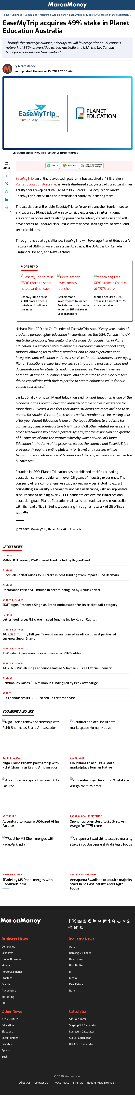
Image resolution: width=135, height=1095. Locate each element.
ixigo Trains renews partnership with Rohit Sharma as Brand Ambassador (30, 765)
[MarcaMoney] (67, 5)
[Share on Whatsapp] (7, 192)
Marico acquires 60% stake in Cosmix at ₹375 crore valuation (110, 301)
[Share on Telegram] (7, 208)
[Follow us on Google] (69, 166)
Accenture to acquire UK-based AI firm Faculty (31, 823)
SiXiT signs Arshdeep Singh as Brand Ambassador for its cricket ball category (59, 605)
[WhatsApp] (128, 921)
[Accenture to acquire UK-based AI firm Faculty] (33, 795)
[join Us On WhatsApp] (52, 166)
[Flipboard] (105, 921)
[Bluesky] (76, 927)
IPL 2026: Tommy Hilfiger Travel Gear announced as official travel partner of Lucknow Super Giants (59, 636)
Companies (31, 15)
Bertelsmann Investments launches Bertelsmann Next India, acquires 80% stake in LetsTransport (73, 305)
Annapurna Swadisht (83, 874)
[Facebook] (69, 921)
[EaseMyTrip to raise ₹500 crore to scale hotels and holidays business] (37, 283)
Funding (7, 555)
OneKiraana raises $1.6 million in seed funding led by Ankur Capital (51, 590)
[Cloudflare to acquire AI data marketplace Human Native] (101, 736)
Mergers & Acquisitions (53, 15)
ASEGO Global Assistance (86, 816)
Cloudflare (77, 758)
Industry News (81, 939)
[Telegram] (124, 921)
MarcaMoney (27, 66)
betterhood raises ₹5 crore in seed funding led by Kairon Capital (49, 619)
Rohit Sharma (11, 758)
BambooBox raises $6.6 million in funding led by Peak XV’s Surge (50, 683)
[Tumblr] (109, 921)
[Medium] (99, 921)
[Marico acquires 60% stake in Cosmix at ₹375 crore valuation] (110, 283)
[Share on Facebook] (7, 176)
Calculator (78, 1011)
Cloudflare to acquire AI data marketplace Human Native (92, 765)
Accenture (9, 816)
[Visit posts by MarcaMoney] (7, 69)
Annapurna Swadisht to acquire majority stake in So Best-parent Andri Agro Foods (101, 884)
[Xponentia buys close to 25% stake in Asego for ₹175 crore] (101, 795)
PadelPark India (12, 874)
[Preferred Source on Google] (91, 166)
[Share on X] (7, 184)
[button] (5, 5)
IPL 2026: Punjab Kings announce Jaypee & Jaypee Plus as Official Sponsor (57, 668)
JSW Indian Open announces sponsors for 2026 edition (42, 653)
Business (17, 15)
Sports (7, 693)
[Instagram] (84, 921)
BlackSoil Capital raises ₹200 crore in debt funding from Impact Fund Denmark (60, 575)
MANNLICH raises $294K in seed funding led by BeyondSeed (46, 560)
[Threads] (70, 927)
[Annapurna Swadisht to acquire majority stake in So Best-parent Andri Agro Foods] (101, 853)
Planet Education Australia (36, 184)
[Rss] (81, 927)
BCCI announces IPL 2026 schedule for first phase (38, 698)
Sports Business (13, 600)
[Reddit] (119, 921)
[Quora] (113, 921)
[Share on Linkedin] (7, 200)
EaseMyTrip (25, 178)
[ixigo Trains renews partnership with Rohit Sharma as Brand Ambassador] (33, 736)
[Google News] (79, 921)
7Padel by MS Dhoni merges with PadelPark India (27, 882)
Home (5, 15)
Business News (15, 939)
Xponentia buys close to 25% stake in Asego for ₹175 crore (99, 823)
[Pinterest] (89, 921)
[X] (74, 921)
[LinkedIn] (94, 921)
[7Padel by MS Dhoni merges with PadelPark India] (33, 853)
